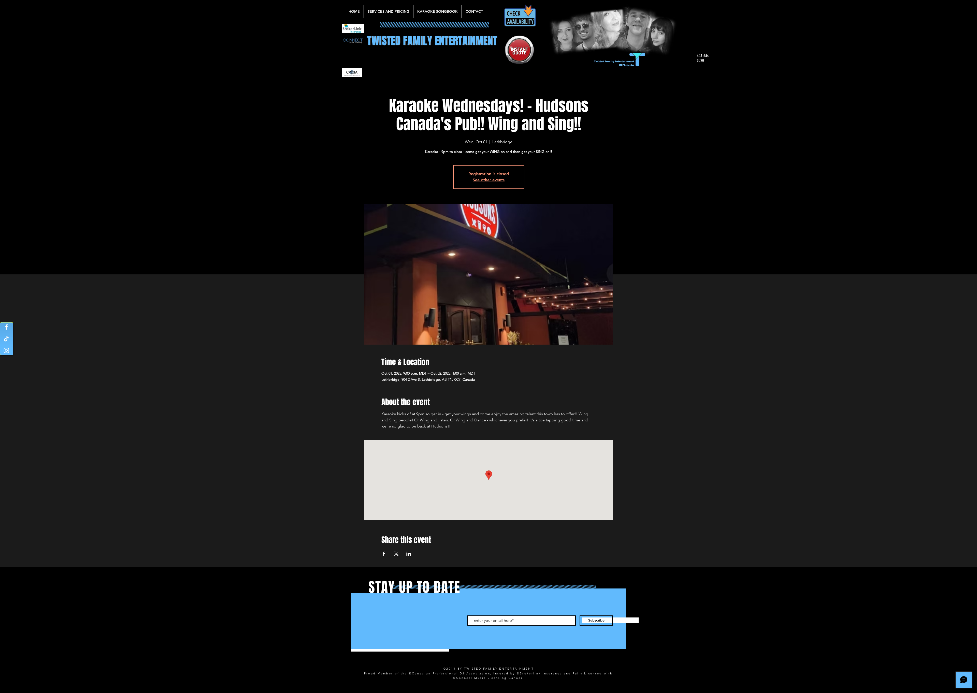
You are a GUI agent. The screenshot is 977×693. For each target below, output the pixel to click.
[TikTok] (6, 338)
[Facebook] (6, 327)
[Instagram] (6, 350)
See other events (489, 180)
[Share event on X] (396, 554)
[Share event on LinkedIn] (408, 554)
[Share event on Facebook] (383, 554)
